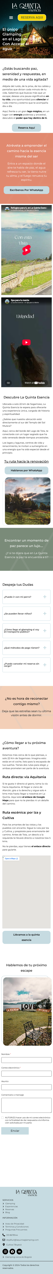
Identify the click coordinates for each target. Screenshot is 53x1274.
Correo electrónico (11, 1068)
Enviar (15, 1130)
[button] (11, 17)
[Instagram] (5, 1251)
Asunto (5, 1081)
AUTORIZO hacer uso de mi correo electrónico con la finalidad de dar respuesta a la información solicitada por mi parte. (27, 1120)
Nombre (6, 1054)
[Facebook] (12, 1251)
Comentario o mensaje (12, 1095)
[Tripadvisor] (19, 1251)
